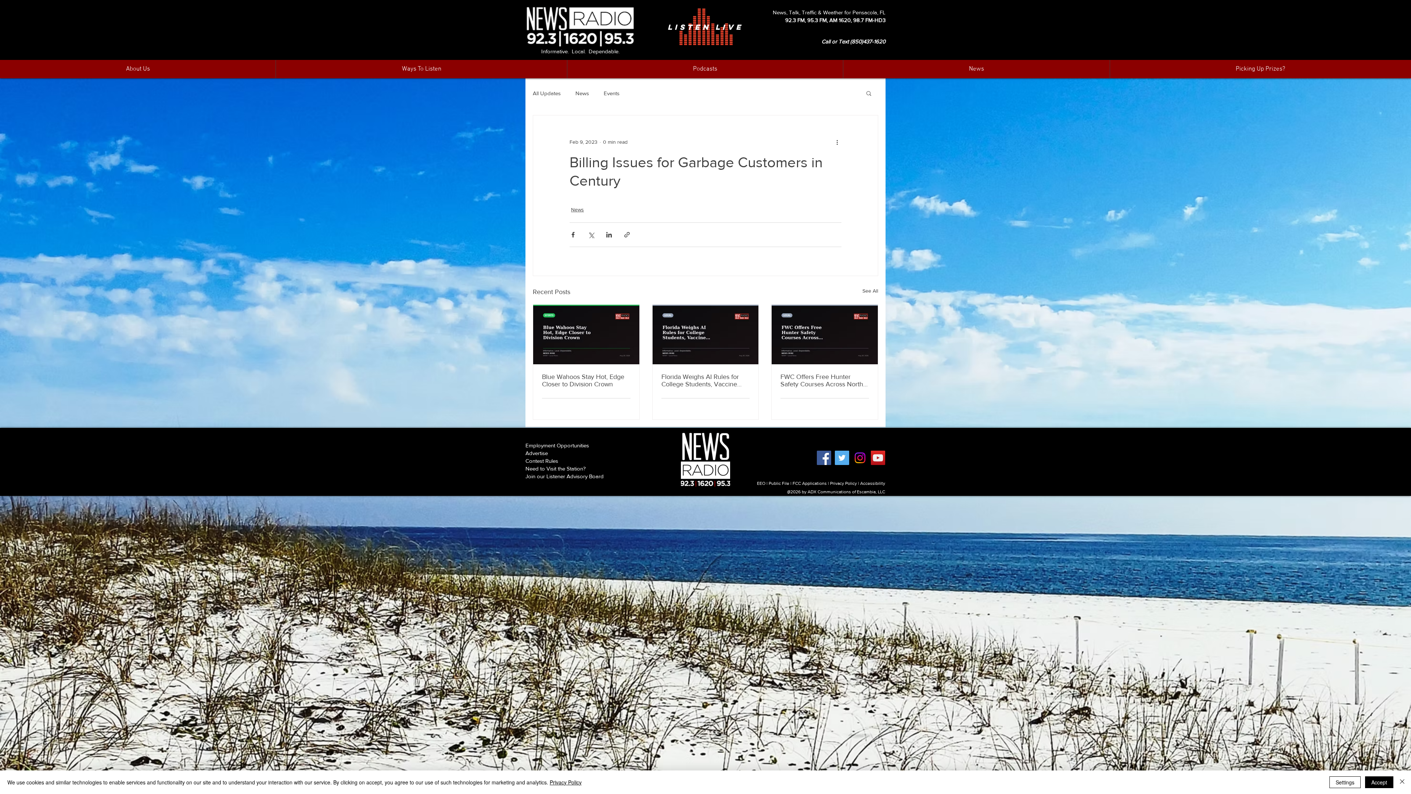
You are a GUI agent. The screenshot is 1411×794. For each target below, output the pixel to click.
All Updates (547, 93)
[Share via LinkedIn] (609, 234)
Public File (779, 483)
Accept (1379, 782)
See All (870, 291)
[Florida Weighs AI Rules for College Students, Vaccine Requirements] (706, 334)
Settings (1345, 782)
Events (612, 93)
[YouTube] (878, 458)
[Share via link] (627, 234)
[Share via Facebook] (573, 234)
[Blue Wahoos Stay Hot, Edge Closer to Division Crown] (586, 334)
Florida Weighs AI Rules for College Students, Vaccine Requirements (700, 380)
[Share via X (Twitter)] (591, 234)
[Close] (1402, 782)
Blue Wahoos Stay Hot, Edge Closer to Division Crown (583, 380)
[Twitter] (842, 458)
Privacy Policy (843, 483)
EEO (761, 483)
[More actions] (837, 141)
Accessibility (872, 483)
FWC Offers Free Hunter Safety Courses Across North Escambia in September (821, 380)
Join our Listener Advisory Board (564, 476)
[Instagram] (860, 458)
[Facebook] (824, 458)
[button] (976, 69)
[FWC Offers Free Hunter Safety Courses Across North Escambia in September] (825, 334)
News (582, 93)
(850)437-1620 (868, 41)
